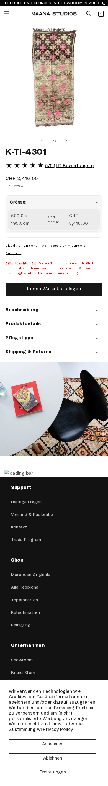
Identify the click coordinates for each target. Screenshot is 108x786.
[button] (7, 14)
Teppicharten (24, 600)
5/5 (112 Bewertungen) (69, 166)
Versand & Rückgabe (32, 515)
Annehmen (52, 744)
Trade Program (26, 540)
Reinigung (20, 625)
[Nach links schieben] (42, 141)
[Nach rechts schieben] (66, 141)
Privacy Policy (58, 730)
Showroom (22, 660)
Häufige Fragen (26, 502)
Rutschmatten (25, 613)
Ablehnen (52, 758)
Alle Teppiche (24, 587)
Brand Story (23, 673)
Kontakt (19, 527)
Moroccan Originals (30, 575)
